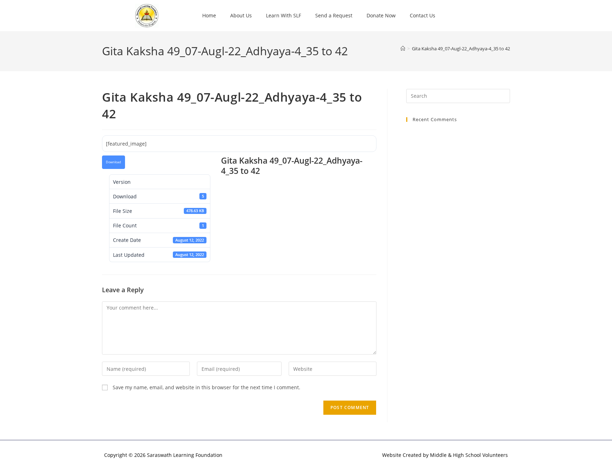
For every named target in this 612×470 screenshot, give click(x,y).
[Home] (403, 48)
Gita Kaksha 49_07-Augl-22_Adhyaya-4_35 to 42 (461, 48)
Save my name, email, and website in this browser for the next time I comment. (206, 387)
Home (209, 15)
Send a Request (333, 15)
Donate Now (381, 15)
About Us (241, 15)
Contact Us (422, 15)
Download (113, 162)
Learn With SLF (283, 15)
